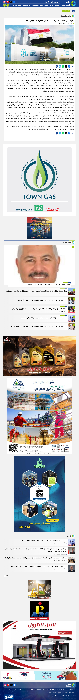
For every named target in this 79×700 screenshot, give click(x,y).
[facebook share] (69, 66)
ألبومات (10, 689)
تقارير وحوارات (17, 5)
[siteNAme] (68, 3)
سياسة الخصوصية (65, 695)
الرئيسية (57, 5)
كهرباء (46, 5)
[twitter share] (66, 66)
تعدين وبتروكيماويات (37, 5)
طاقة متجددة (26, 5)
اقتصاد (31, 689)
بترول (51, 5)
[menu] (7, 5)
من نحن (72, 695)
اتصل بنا (57, 695)
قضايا (15, 689)
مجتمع (54, 692)
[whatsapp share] (63, 66)
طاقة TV (65, 692)
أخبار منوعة (25, 689)
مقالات (50, 692)
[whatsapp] (57, 66)
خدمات (59, 692)
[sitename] (70, 685)
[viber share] (60, 66)
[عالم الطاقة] (73, 11)
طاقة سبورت (71, 692)
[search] (4, 5)
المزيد (6, 576)
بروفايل (19, 689)
